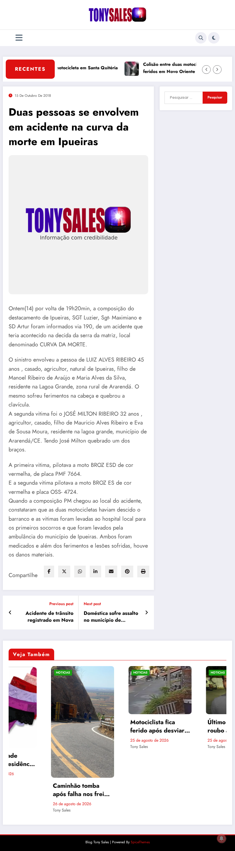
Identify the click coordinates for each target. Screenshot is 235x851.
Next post (92, 603)
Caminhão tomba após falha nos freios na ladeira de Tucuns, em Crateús (40, 790)
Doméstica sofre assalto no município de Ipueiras (111, 617)
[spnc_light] (214, 38)
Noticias (20, 672)
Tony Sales (19, 810)
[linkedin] (95, 571)
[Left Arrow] (206, 70)
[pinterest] (127, 571)
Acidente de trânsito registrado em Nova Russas (49, 617)
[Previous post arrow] (10, 613)
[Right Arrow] (217, 70)
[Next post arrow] (146, 613)
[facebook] (49, 571)
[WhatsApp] (80, 571)
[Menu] (19, 38)
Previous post (61, 603)
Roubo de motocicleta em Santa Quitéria (61, 67)
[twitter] (64, 571)
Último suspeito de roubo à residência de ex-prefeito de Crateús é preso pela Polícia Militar (194, 726)
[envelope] (111, 571)
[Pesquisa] (201, 37)
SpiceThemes (140, 842)
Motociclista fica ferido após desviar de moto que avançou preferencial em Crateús (117, 726)
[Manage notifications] (221, 838)
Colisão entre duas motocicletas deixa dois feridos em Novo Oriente (173, 68)
